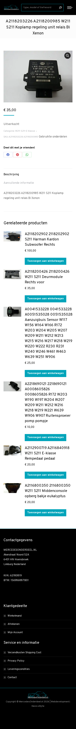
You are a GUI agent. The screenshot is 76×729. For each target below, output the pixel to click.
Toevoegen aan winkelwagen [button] (45, 261)
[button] (67, 55)
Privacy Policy (16, 661)
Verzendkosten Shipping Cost (24, 652)
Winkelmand (15, 616)
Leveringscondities (19, 669)
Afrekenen (14, 624)
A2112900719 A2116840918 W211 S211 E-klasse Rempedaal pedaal (47, 453)
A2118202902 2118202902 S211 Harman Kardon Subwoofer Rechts (47, 239)
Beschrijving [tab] (11, 174)
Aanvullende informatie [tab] (19, 183)
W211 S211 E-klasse (25, 131)
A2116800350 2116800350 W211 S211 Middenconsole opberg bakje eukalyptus (48, 491)
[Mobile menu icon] (69, 7)
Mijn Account (15, 632)
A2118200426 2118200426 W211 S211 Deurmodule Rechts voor (47, 277)
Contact (12, 677)
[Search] (60, 7)
